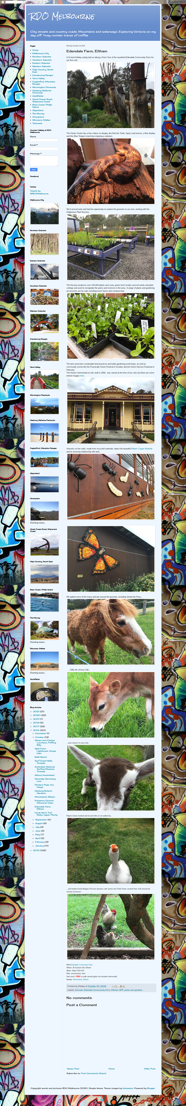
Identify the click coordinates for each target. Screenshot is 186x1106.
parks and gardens (133, 990)
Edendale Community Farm (82, 965)
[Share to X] (118, 986)
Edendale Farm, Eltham (43, 807)
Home (112, 1068)
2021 (36, 711)
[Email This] (113, 986)
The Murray (38, 113)
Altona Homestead (44, 775)
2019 (36, 719)
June (38, 831)
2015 (36, 850)
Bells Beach (41, 757)
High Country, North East (42, 70)
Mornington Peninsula (44, 87)
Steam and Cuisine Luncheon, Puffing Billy (45, 742)
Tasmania (37, 123)
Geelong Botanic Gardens (43, 792)
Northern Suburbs (41, 56)
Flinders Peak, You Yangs (44, 786)
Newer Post (73, 1068)
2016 (36, 730)
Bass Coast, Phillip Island (42, 105)
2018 (36, 722)
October (40, 737)
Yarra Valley (38, 78)
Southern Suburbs (42, 60)
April (38, 838)
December (41, 733)
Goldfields (37, 96)
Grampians (38, 117)
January (39, 846)
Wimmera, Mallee (41, 120)
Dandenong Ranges (42, 75)
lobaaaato (128, 1088)
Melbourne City (40, 53)
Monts (81, 979)
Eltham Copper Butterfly (142, 448)
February (40, 842)
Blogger (151, 1088)
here (82, 376)
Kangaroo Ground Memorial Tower (44, 801)
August (39, 823)
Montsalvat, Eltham (45, 797)
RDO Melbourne (62, 16)
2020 (37, 715)
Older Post (149, 1068)
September (41, 819)
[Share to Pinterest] (123, 986)
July (37, 827)
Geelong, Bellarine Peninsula (41, 91)
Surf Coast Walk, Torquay (43, 762)
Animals (79, 990)
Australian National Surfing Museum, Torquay (45, 769)
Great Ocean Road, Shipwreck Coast (42, 100)
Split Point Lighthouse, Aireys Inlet (45, 750)
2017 (36, 726)
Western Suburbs (41, 66)
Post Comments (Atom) (93, 1073)
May (38, 834)
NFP (121, 990)
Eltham (114, 990)
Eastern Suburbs (41, 63)
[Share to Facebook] (121, 986)
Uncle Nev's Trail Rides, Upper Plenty (46, 813)
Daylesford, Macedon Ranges (43, 82)
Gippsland (37, 110)
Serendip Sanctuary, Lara (45, 780)
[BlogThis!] (116, 986)
